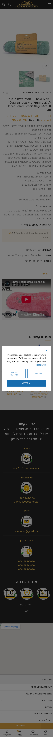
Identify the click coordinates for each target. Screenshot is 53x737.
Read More (41, 364)
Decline (38, 373)
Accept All (26, 383)
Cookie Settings (14, 373)
